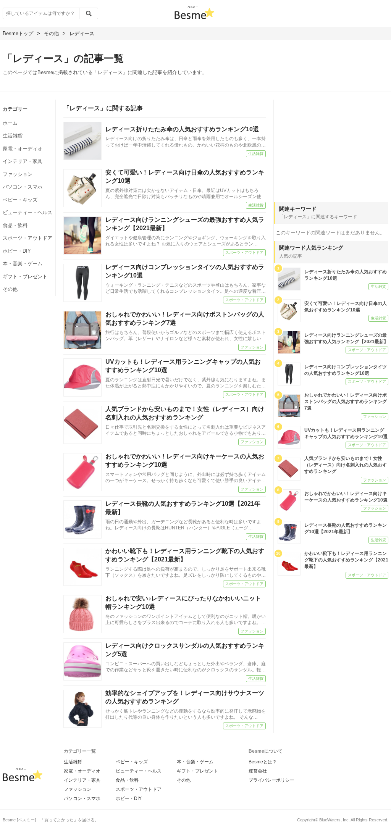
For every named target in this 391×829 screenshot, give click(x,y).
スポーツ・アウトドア (27, 238)
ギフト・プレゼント (25, 276)
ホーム (10, 123)
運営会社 (258, 771)
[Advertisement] (331, 147)
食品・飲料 (15, 225)
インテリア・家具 (22, 161)
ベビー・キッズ (20, 200)
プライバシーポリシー (271, 780)
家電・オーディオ (22, 149)
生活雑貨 (13, 136)
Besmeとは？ (263, 761)
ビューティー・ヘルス (27, 212)
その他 (10, 289)
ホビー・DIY (17, 251)
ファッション (17, 174)
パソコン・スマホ (22, 187)
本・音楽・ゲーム (22, 263)
